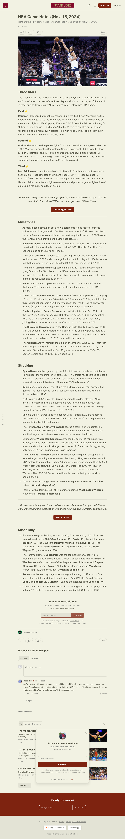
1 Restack (33, 632)
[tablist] (28, 658)
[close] (86, 733)
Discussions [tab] (36, 724)
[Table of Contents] (2, 419)
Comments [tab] (24, 658)
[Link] (15, 92)
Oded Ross (27, 681)
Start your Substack (56, 828)
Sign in (117, 5)
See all (23, 785)
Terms (68, 822)
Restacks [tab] (34, 658)
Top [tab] (21, 724)
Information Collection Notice (62, 772)
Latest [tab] (27, 724)
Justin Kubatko (34, 739)
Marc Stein (90, 201)
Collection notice (79, 822)
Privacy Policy (81, 772)
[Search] (89, 5)
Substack (50, 834)
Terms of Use (74, 770)
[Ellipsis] (106, 681)
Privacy (61, 822)
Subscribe (104, 5)
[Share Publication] (95, 5)
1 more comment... (25, 712)
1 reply (28, 701)
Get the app (74, 828)
